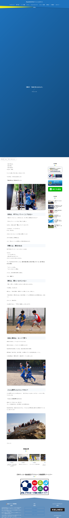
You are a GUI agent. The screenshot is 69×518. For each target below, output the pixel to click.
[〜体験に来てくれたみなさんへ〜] (23, 457)
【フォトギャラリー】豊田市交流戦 (34, 464)
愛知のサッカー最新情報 (11, 503)
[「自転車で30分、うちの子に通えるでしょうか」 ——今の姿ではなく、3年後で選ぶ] (12, 457)
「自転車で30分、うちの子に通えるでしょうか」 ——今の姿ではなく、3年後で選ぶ (12, 465)
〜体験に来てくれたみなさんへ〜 (23, 464)
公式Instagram (34, 508)
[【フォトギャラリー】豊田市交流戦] (34, 457)
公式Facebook (34, 511)
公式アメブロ (34, 514)
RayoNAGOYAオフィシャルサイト (34, 1)
